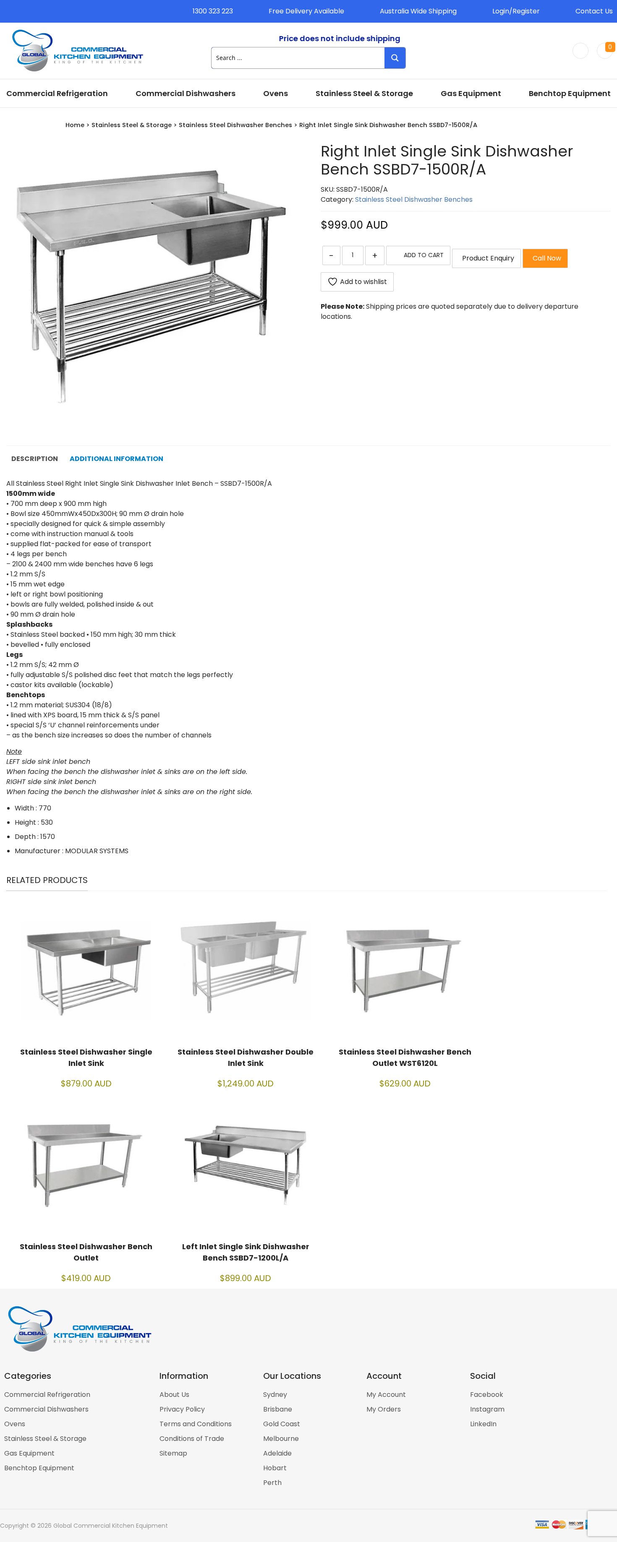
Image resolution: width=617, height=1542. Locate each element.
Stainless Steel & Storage (364, 93)
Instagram (487, 1409)
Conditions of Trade (191, 1438)
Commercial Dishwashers (185, 93)
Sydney (275, 1394)
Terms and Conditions (195, 1424)
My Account (386, 1394)
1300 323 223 (213, 11)
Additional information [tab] (116, 459)
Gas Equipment (471, 93)
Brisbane (277, 1409)
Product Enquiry (486, 258)
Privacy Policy (182, 1409)
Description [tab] (34, 459)
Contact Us (594, 11)
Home (74, 125)
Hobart (275, 1468)
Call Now (545, 258)
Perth (272, 1482)
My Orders (383, 1409)
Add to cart (424, 255)
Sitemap (173, 1453)
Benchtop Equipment (570, 93)
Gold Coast (281, 1424)
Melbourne (281, 1438)
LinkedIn (483, 1424)
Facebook (486, 1394)
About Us (174, 1394)
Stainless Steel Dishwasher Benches (235, 125)
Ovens (275, 93)
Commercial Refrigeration (57, 93)
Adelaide (277, 1453)
